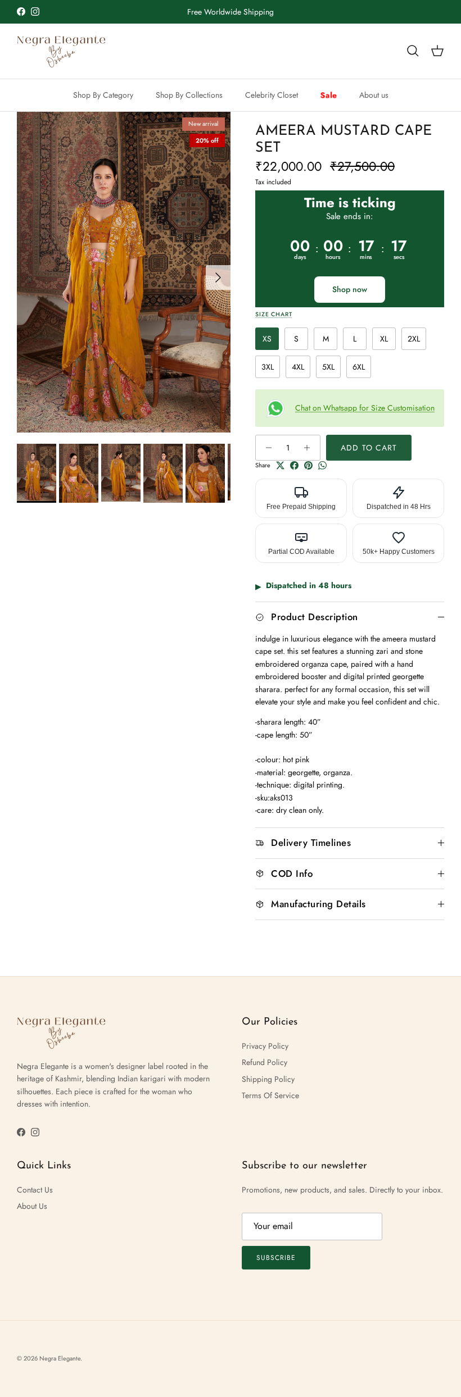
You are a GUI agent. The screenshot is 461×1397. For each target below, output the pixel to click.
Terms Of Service (270, 1095)
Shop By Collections (189, 95)
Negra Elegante (59, 1358)
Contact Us (35, 1189)
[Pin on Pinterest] (308, 465)
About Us (32, 1206)
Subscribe (276, 1258)
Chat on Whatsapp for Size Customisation (365, 407)
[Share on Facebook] (294, 465)
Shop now (349, 289)
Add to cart (369, 447)
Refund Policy (264, 1062)
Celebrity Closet (271, 95)
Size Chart (273, 314)
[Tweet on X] (280, 465)
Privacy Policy (265, 1046)
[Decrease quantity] (265, 447)
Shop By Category (103, 95)
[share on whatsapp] (322, 465)
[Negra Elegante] (62, 51)
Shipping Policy (268, 1079)
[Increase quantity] (310, 447)
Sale (328, 95)
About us (373, 95)
